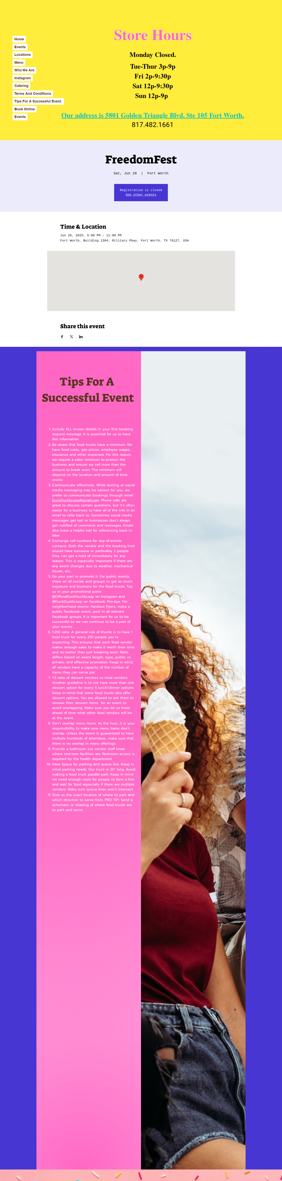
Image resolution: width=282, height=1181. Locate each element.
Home (19, 39)
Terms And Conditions (32, 93)
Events (20, 47)
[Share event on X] (71, 336)
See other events (141, 195)
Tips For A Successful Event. (38, 101)
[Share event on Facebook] (62, 336)
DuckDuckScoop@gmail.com (75, 500)
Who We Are (24, 70)
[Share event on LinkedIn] (81, 336)
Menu (18, 62)
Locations (22, 55)
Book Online (24, 109)
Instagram (22, 78)
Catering (21, 86)
